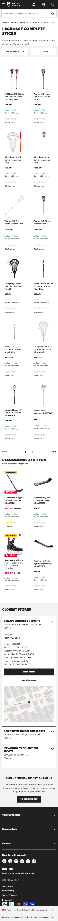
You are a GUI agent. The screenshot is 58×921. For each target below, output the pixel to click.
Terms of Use (7, 886)
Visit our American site (39, 910)
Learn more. (43, 917)
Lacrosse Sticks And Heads (29, 22)
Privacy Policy (8, 890)
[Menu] (3, 4)
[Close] (52, 909)
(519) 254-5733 (12, 638)
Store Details (29, 672)
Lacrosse (13, 22)
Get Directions (29, 680)
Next (53, 451)
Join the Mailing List (29, 799)
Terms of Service (9, 895)
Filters (45, 51)
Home (5, 22)
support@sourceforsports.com (21, 873)
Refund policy (8, 900)
